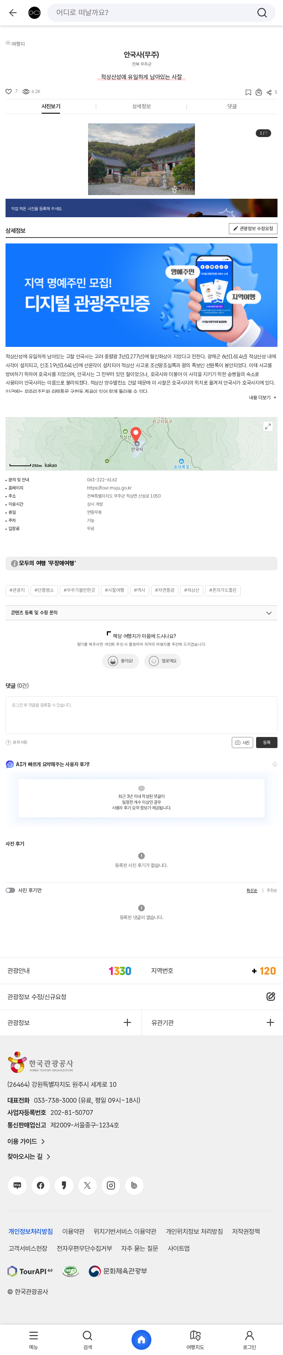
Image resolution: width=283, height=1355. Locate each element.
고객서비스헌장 (27, 1248)
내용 (259, 397)
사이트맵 (179, 1248)
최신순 (252, 890)
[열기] (269, 613)
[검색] (262, 12)
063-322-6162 (102, 479)
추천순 (272, 890)
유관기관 (162, 1023)
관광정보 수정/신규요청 (36, 997)
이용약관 (73, 1231)
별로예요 (169, 660)
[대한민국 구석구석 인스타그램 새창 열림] (110, 1185)
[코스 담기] (256, 92)
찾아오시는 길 (24, 1156)
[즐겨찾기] (246, 92)
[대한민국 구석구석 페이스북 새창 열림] (40, 1185)
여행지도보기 (268, 426)
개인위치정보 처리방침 (194, 1231)
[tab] (34, 1340)
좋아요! (127, 660)
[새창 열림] (30, 1271)
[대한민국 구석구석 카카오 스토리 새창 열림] (64, 1185)
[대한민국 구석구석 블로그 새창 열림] (17, 1185)
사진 (245, 742)
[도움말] (8, 742)
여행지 (18, 44)
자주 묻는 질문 (139, 1248)
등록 (266, 742)
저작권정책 (246, 1231)
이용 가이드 (22, 1141)
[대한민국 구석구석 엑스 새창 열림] (87, 1185)
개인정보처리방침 (30, 1231)
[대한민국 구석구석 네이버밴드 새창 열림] (134, 1185)
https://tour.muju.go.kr (109, 488)
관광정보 (18, 1023)
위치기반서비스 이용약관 (125, 1231)
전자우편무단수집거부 (84, 1248)
